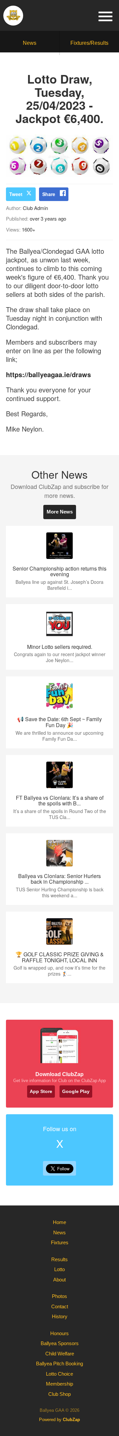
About (59, 1279)
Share (48, 194)
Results (59, 1259)
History (59, 1316)
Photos (59, 1296)
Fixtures (59, 1242)
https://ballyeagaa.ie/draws (48, 374)
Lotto (59, 1269)
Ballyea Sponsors (60, 1343)
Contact (59, 1306)
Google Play (76, 1091)
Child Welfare (59, 1353)
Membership (59, 1384)
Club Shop (59, 1394)
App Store (41, 1091)
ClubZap (71, 1419)
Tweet (15, 194)
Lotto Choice (59, 1374)
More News (60, 511)
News (29, 43)
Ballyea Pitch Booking (59, 1363)
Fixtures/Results (89, 43)
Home (59, 1222)
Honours (59, 1333)
